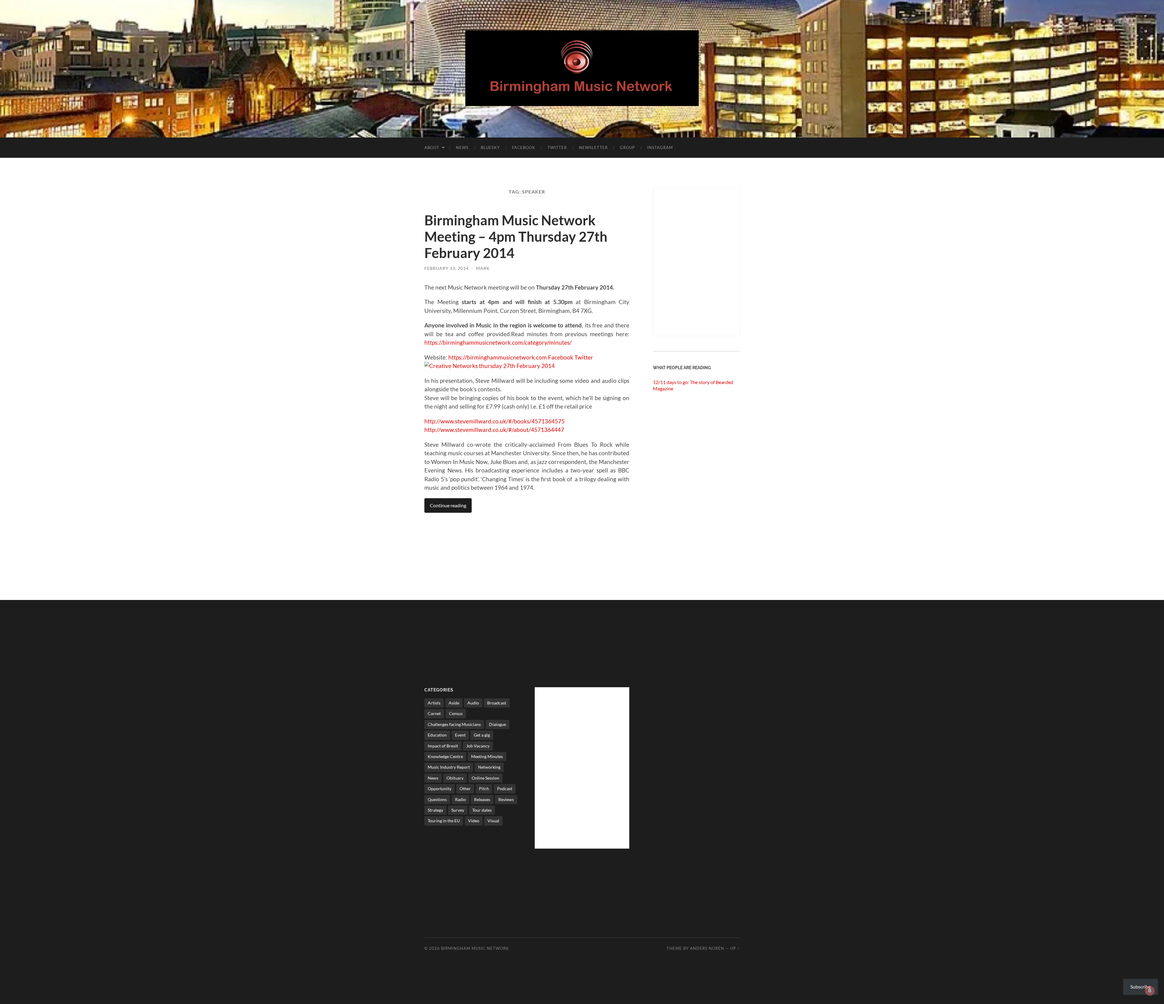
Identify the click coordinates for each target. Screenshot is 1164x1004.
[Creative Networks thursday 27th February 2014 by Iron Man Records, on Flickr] (489, 365)
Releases (482, 799)
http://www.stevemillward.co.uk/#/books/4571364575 (494, 421)
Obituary (455, 777)
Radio (460, 799)
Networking (489, 767)
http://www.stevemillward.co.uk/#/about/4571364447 (494, 429)
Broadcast (496, 702)
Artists (434, 702)
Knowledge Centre (445, 756)
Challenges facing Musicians (454, 724)
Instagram (660, 147)
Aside (454, 702)
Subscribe (1140, 986)
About (431, 147)
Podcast (504, 788)
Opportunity (439, 788)
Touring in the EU (444, 820)
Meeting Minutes (487, 756)
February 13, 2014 (446, 268)
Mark (483, 268)
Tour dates (482, 810)
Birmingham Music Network (475, 948)
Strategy (435, 810)
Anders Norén (707, 948)
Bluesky (490, 147)
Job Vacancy (478, 745)
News (462, 147)
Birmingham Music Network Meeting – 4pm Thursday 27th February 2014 (515, 236)
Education (437, 734)
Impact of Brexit (443, 745)
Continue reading (448, 505)
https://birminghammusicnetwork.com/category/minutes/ (498, 342)
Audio (473, 702)
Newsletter (593, 147)
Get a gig (482, 734)
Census (456, 713)
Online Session (485, 777)
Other (465, 788)
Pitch (484, 788)
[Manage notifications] (1150, 991)
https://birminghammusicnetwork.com (497, 357)
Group (627, 147)
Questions (437, 799)
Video (473, 820)
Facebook (523, 147)
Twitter (557, 147)
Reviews (506, 799)
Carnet (434, 713)
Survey (457, 810)
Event (460, 734)
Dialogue (497, 724)
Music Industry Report (449, 767)
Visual (493, 820)
